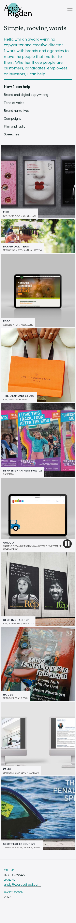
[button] (70, 10)
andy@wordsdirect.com (22, 884)
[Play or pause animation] (67, 543)
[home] (18, 10)
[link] (18, 10)
